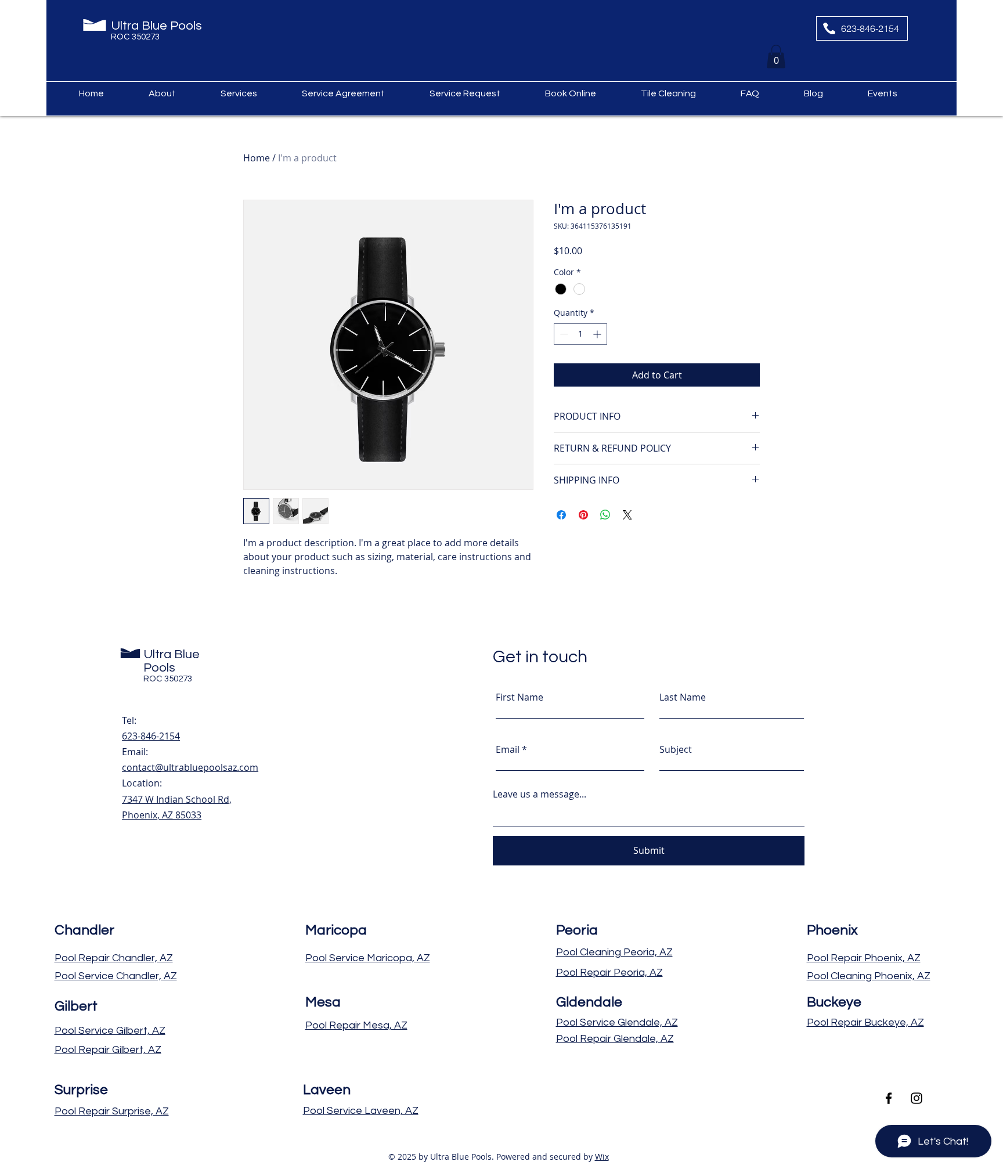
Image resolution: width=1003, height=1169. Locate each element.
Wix (602, 1156)
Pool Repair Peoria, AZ (609, 972)
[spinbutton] (580, 334)
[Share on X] (627, 515)
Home (256, 157)
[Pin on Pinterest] (583, 515)
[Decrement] (562, 334)
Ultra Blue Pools (158, 26)
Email (507, 749)
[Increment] (598, 334)
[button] (776, 56)
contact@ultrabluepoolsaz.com (190, 767)
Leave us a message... (539, 794)
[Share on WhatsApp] (605, 515)
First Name (519, 697)
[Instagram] (916, 1098)
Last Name (682, 697)
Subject (675, 749)
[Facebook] (888, 1098)
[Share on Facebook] (561, 515)
